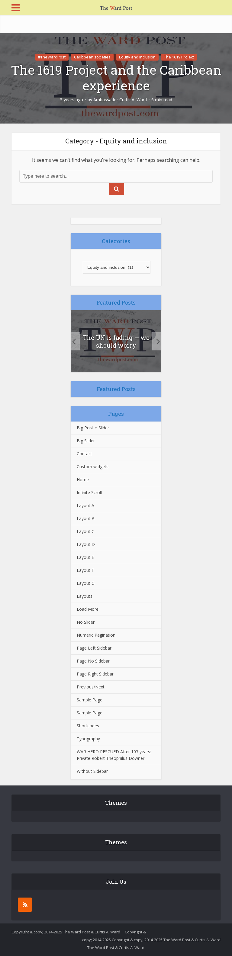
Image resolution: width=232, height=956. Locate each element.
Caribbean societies (92, 57)
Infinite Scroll (89, 492)
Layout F (85, 570)
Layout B (86, 518)
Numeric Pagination (96, 635)
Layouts (84, 596)
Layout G (86, 583)
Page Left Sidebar (94, 648)
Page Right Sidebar (95, 674)
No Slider (86, 622)
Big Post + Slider (93, 428)
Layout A (85, 505)
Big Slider (86, 441)
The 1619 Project (179, 57)
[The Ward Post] (116, 7)
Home (83, 479)
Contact (84, 453)
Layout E (85, 557)
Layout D (86, 544)
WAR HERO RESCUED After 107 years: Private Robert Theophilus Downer (114, 755)
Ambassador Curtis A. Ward (120, 99)
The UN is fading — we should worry (116, 341)
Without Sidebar (92, 771)
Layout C (85, 531)
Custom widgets (92, 466)
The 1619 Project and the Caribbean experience (116, 77)
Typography (88, 738)
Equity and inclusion (137, 57)
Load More (87, 609)
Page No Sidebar (93, 661)
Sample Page (89, 700)
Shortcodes (88, 726)
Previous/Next (91, 687)
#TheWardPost (52, 57)
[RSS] (25, 905)
